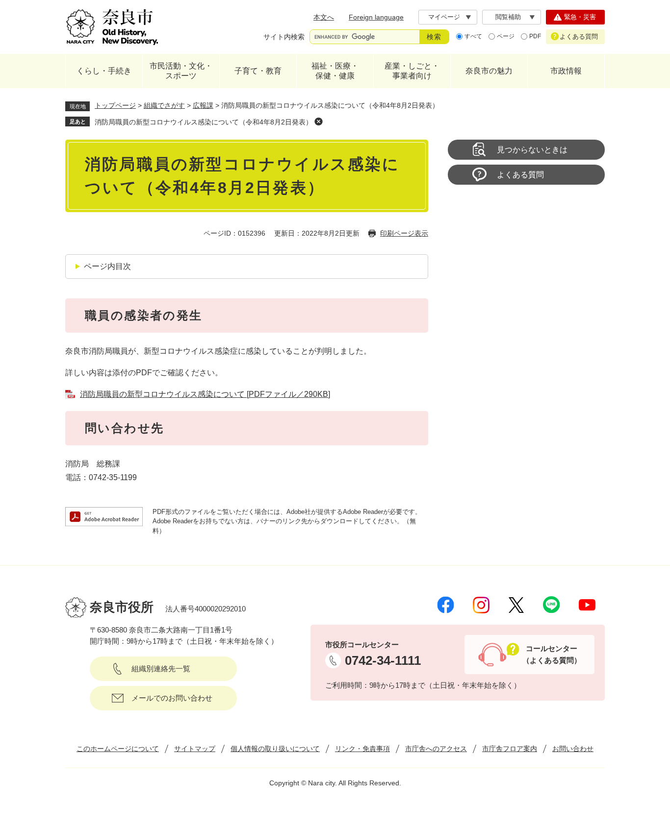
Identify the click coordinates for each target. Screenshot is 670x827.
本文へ (323, 17)
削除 (318, 121)
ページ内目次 (107, 266)
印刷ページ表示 (404, 233)
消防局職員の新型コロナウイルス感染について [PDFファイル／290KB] (205, 394)
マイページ (444, 17)
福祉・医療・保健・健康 (335, 71)
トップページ (115, 105)
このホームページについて (118, 749)
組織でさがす (164, 105)
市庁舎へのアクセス (436, 749)
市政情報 (566, 71)
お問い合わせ (572, 749)
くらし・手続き (104, 71)
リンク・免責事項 (362, 749)
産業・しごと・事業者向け (412, 71)
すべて (473, 36)
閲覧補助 (508, 17)
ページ (506, 36)
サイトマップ (194, 749)
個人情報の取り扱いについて (275, 749)
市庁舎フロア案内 (509, 749)
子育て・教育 (258, 71)
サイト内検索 (284, 37)
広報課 (203, 105)
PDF (535, 36)
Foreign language (376, 17)
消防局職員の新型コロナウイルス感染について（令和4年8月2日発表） (203, 122)
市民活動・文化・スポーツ (181, 71)
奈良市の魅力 (489, 71)
